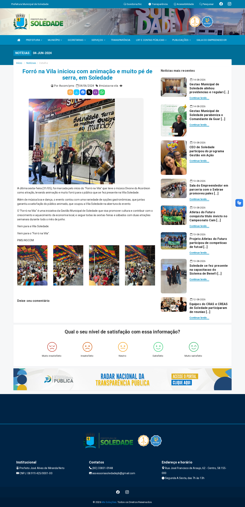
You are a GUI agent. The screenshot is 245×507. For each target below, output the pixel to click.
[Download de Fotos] (76, 92)
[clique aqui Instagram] (127, 492)
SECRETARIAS (76, 40)
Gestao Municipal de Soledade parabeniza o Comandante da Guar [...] (207, 115)
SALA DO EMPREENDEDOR (212, 40)
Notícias (31, 63)
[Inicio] (18, 40)
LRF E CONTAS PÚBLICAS (150, 40)
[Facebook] (83, 92)
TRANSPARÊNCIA (120, 40)
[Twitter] (89, 92)
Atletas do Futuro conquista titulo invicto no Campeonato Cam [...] (208, 216)
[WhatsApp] (102, 92)
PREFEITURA (33, 40)
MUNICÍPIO (54, 40)
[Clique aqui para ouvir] (96, 92)
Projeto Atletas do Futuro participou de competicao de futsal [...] (208, 243)
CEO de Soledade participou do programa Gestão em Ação (206, 151)
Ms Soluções (109, 502)
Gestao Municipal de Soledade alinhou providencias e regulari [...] (209, 88)
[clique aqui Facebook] (118, 492)
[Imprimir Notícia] (70, 92)
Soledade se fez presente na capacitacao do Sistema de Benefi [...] (208, 270)
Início (19, 63)
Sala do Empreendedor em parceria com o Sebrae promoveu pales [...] (208, 189)
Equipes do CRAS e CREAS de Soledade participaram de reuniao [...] (208, 308)
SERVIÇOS (97, 40)
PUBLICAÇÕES (180, 40)
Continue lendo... (199, 98)
